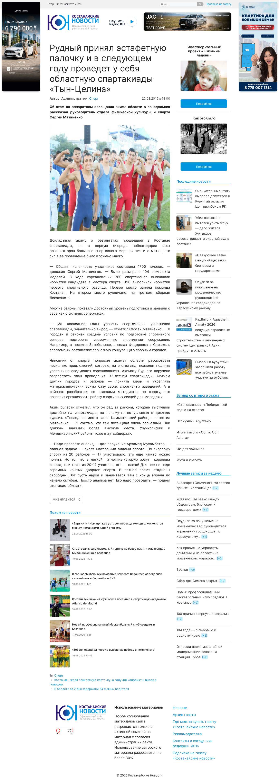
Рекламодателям (187, 734)
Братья (182, 569)
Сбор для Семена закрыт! (197, 581)
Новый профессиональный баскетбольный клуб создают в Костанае (201, 597)
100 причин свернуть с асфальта (202, 614)
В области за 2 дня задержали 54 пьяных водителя (91, 689)
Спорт (93, 98)
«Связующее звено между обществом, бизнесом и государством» (197, 504)
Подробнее (204, 103)
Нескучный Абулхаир (193, 421)
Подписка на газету (218, 4)
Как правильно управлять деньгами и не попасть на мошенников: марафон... (197, 553)
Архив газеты (184, 715)
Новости (180, 708)
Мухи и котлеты (189, 460)
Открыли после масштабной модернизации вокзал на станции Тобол (199, 652)
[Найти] (200, 4)
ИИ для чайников (190, 449)
